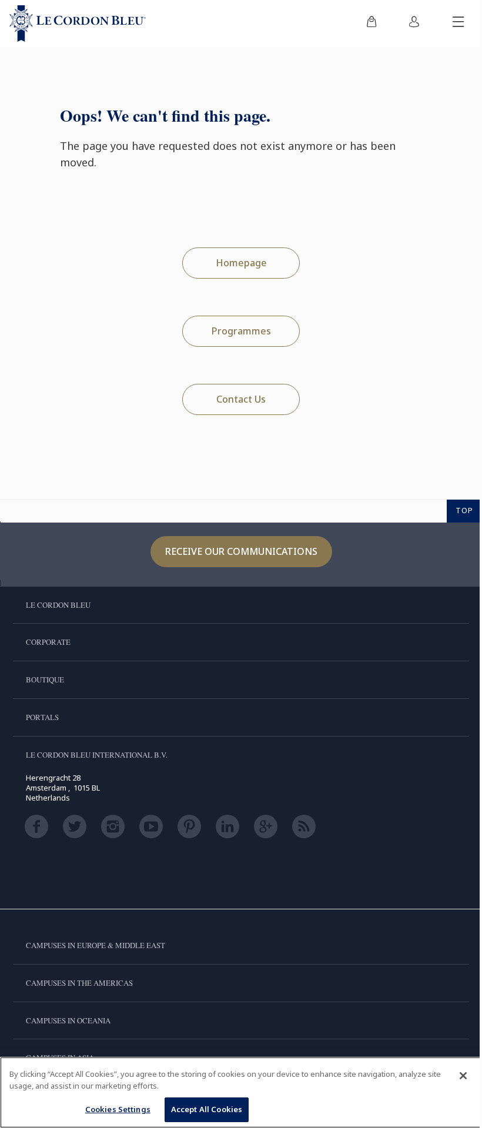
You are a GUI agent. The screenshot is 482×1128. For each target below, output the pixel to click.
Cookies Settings (117, 1109)
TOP (464, 510)
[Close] (463, 1076)
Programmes (241, 330)
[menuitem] (371, 23)
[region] (241, 1092)
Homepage (241, 262)
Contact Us (241, 399)
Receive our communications (241, 551)
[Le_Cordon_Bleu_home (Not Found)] (77, 23)
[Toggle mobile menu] (458, 23)
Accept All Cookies (206, 1109)
